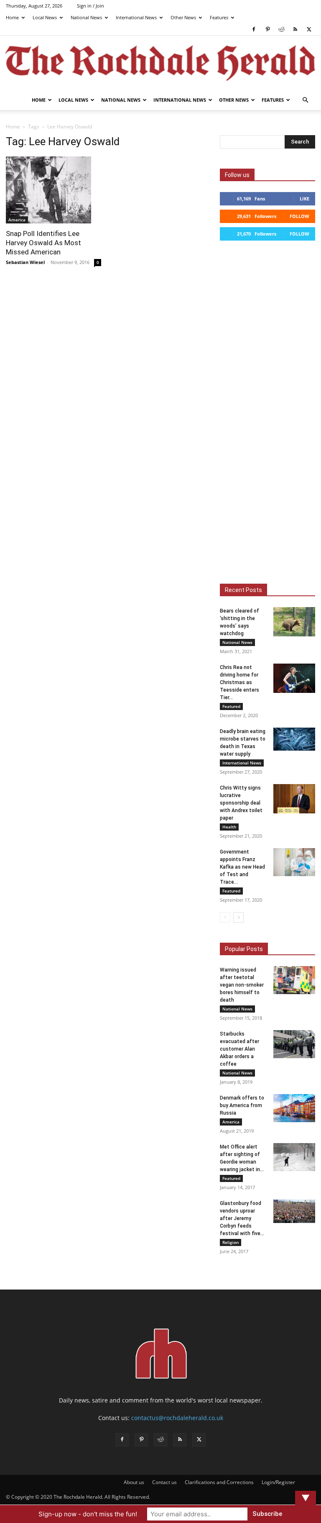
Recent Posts (243, 590)
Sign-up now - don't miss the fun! (87, 1514)
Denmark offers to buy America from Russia (242, 1105)
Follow (299, 216)
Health (229, 827)
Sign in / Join (90, 6)
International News (136, 17)
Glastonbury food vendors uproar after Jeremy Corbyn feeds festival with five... (242, 1218)
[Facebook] (253, 29)
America (16, 220)
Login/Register (278, 1482)
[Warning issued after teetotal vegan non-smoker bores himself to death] (294, 980)
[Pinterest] (267, 29)
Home (12, 17)
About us (134, 1482)
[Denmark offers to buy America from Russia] (294, 1108)
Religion (230, 1242)
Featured (231, 706)
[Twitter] (309, 29)
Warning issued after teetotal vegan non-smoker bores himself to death (242, 985)
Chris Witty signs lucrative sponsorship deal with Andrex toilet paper (241, 803)
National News (86, 17)
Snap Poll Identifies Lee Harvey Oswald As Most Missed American (43, 242)
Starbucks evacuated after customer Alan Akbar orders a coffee (239, 1049)
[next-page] (238, 917)
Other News (183, 17)
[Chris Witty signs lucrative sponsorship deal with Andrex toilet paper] (294, 798)
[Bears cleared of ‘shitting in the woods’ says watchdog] (294, 621)
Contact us (164, 1482)
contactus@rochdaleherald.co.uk (177, 1418)
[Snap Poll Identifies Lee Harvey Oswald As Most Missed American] (53, 189)
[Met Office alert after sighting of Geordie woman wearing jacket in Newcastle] (294, 1157)
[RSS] (295, 29)
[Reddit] (281, 29)
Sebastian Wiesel (25, 262)
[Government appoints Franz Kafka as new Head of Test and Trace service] (294, 862)
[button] (305, 100)
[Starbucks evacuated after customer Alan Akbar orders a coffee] (294, 1044)
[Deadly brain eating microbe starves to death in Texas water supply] (294, 739)
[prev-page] (225, 917)
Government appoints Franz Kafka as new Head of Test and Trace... (242, 867)
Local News (45, 17)
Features (219, 17)
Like (304, 198)
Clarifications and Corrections (219, 1482)
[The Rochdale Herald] (160, 63)
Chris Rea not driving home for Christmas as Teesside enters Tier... (239, 682)
